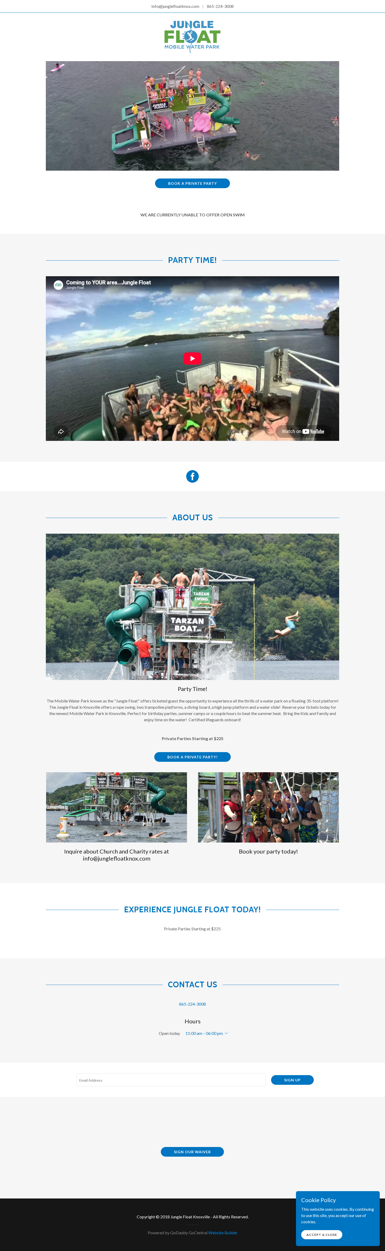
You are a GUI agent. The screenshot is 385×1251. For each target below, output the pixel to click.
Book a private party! (192, 757)
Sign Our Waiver (192, 1152)
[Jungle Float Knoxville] (192, 36)
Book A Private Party (192, 183)
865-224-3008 (220, 6)
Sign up (292, 1080)
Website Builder (223, 1232)
